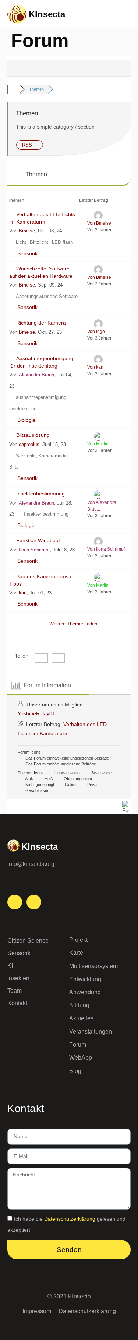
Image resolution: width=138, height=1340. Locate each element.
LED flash (62, 242)
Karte (76, 953)
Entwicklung (85, 979)
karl (22, 593)
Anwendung (85, 992)
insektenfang (22, 408)
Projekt (78, 940)
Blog (75, 1071)
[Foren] (13, 89)
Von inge (96, 331)
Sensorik (27, 253)
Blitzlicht (40, 242)
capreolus (29, 444)
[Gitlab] (33, 902)
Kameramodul (53, 456)
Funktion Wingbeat (38, 540)
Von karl (95, 367)
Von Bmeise (99, 223)
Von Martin (98, 443)
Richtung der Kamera (41, 323)
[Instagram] (14, 902)
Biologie (26, 420)
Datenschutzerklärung (69, 1219)
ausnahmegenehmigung (42, 397)
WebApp (80, 1058)
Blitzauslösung (33, 435)
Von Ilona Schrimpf (106, 549)
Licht (22, 242)
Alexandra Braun (36, 375)
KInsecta (47, 14)
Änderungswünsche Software (47, 296)
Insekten (18, 978)
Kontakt (17, 1003)
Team (14, 991)
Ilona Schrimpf (34, 550)
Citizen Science (28, 940)
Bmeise (27, 231)
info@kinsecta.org (30, 864)
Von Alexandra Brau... (101, 506)
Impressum (36, 1311)
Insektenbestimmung (40, 494)
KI (10, 965)
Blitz (14, 467)
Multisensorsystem (93, 966)
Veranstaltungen (90, 1031)
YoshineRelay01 (36, 713)
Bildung (79, 1005)
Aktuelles (81, 1018)
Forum (77, 1045)
